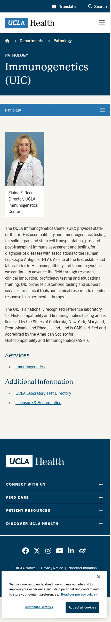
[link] (25, 551)
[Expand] (101, 484)
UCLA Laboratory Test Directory (43, 393)
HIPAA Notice (25, 567)
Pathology (62, 40)
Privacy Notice (52, 567)
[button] (64, 6)
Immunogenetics (30, 366)
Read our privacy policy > (79, 594)
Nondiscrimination (82, 567)
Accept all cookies (82, 607)
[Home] (7, 40)
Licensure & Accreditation (38, 402)
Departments (31, 40)
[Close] (98, 577)
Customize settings (39, 607)
